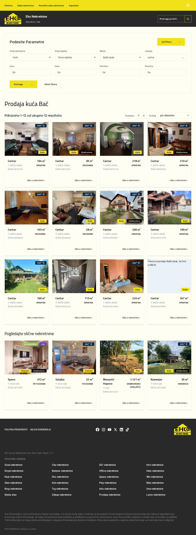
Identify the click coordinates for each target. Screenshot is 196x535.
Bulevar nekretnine (62, 470)
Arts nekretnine (107, 488)
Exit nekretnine (60, 482)
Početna (9, 5)
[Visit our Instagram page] (103, 429)
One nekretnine (154, 488)
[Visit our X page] (115, 429)
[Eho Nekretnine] (13, 19)
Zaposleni (74, 5)
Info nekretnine (154, 464)
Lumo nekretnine (155, 494)
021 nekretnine (107, 464)
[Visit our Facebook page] (97, 429)
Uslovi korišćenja (40, 429)
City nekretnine (60, 464)
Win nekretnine (154, 476)
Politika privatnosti (16, 429)
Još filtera (171, 41)
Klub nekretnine (13, 476)
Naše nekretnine (25, 5)
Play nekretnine (107, 482)
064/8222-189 (33, 21)
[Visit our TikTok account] (127, 429)
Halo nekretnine (155, 470)
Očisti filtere (50, 84)
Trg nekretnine (60, 488)
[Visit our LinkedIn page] (121, 429)
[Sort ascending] (138, 115)
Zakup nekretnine (61, 494)
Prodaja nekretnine (109, 494)
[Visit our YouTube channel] (109, 429)
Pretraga (23, 84)
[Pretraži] (187, 18)
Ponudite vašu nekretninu (51, 5)
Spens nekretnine (109, 476)
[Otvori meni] (187, 5)
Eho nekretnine (60, 476)
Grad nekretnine (13, 464)
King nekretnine (13, 488)
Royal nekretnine (14, 470)
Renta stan (11, 494)
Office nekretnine (108, 470)
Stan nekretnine (13, 482)
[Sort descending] (143, 115)
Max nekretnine (155, 482)
